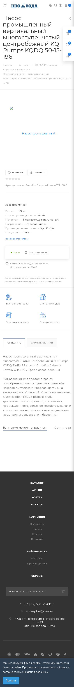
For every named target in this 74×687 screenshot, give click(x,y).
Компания (37, 516)
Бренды (37, 504)
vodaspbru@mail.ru (39, 611)
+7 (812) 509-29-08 (37, 604)
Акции (37, 490)
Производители (37, 563)
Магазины (37, 558)
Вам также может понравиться (25, 427)
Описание (14, 343)
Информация (37, 551)
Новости (37, 529)
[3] (12, 179)
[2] (9, 179)
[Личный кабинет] (60, 5)
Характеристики (42, 343)
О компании (37, 523)
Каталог (37, 483)
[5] (18, 179)
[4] (15, 179)
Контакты (37, 539)
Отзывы (37, 534)
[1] (6, 179)
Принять (11, 680)
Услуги (37, 497)
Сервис (37, 575)
